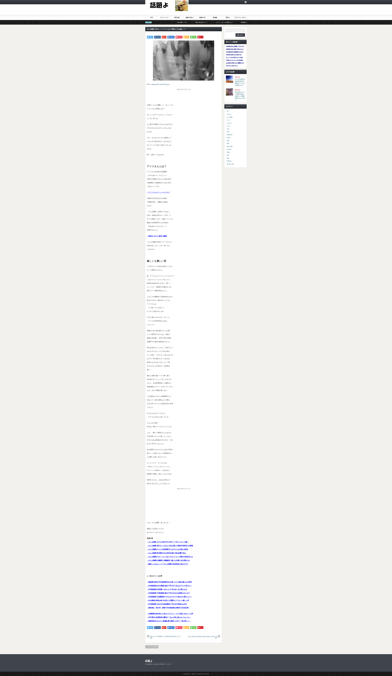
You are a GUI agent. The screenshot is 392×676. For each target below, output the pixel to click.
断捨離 (215, 17)
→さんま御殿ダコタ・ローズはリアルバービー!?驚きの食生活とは (170, 556)
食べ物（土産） (231, 163)
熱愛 (228, 143)
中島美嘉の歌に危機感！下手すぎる (235, 46)
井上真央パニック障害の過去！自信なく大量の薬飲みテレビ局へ (240, 96)
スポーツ (229, 114)
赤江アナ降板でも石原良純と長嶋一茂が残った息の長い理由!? (202, 637)
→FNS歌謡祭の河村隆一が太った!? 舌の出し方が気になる (167, 589)
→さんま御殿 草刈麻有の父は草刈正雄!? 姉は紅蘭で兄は (166, 553)
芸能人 (228, 152)
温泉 (228, 140)
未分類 (228, 137)
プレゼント (229, 122)
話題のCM (202, 17)
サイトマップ (164, 17)
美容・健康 (229, 146)
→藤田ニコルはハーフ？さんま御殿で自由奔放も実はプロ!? (167, 564)
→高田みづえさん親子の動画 (157, 236)
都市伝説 (177, 17)
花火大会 (229, 149)
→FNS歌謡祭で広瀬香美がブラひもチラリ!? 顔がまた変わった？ (169, 596)
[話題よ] (167, 11)
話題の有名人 (190, 17)
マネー (228, 125)
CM (228, 111)
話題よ (149, 660)
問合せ (228, 17)
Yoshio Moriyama (164, 84)
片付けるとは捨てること (232, 65)
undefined (154, 84)
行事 (228, 155)
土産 (228, 128)
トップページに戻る (152, 646)
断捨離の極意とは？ (197, 22)
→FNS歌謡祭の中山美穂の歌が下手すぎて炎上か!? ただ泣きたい (169, 585)
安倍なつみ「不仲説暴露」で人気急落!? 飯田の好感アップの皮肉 (165, 637)
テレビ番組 (229, 117)
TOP (151, 17)
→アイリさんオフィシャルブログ (158, 192)
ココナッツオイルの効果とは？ (175, 22)
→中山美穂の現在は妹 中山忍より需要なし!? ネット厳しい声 (168, 600)
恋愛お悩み (229, 134)
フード (228, 119)
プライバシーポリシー (240, 18)
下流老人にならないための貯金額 (234, 60)
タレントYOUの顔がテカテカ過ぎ (234, 57)
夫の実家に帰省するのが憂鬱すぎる (235, 62)
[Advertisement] (183, 95)
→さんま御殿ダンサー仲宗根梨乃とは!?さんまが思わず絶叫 (167, 549)
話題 (228, 158)
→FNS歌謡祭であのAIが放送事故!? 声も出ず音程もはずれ (167, 604)
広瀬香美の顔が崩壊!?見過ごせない (235, 49)
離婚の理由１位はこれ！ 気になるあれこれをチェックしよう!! (228, 22)
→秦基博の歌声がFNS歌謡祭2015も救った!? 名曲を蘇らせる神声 (169, 582)
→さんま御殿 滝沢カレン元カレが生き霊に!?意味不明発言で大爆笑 (170, 545)
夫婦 (228, 131)
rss (245, 2)
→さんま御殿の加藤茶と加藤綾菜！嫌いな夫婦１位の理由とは (168, 560)
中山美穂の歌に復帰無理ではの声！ (235, 51)
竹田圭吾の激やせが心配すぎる (234, 54)
